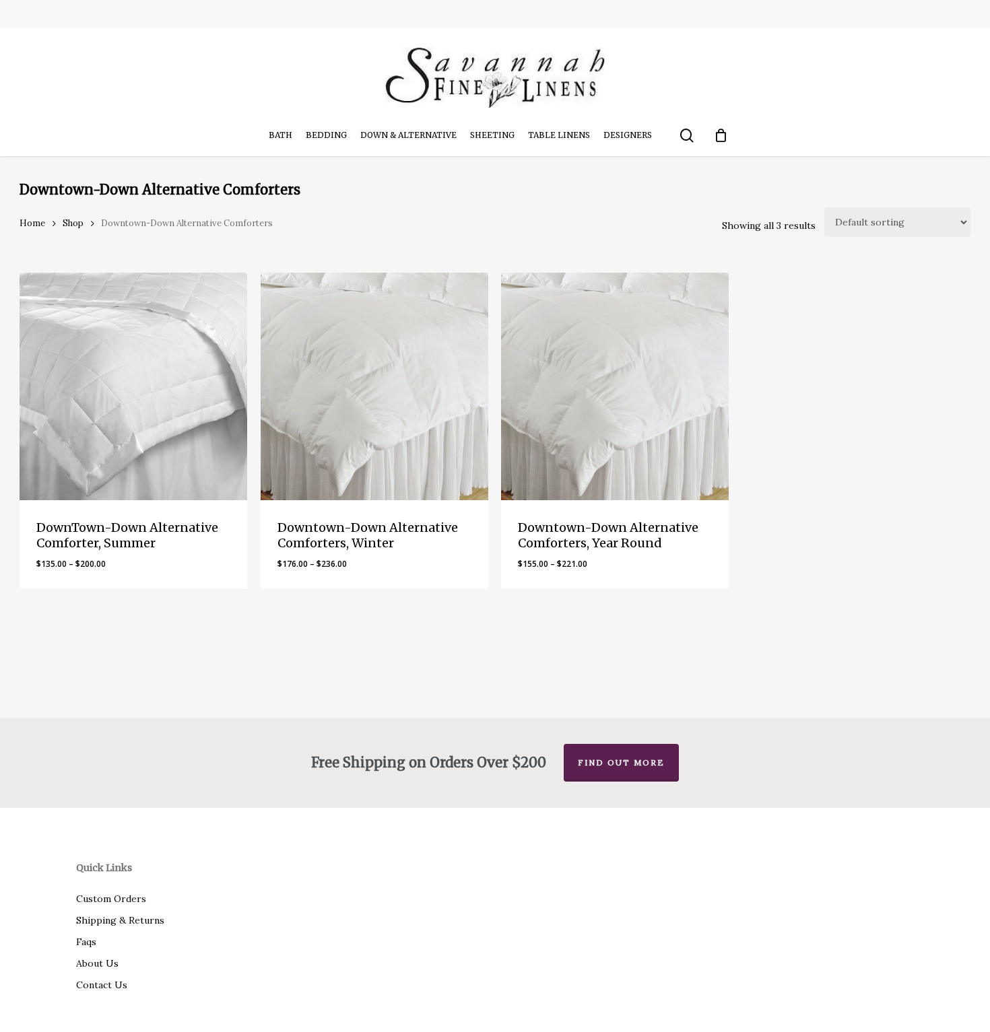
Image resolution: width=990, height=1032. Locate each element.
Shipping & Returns (120, 920)
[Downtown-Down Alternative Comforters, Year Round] (615, 386)
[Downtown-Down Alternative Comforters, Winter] (374, 386)
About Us (97, 963)
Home (32, 223)
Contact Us (101, 985)
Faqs (86, 942)
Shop (73, 223)
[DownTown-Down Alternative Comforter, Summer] (133, 386)
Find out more (621, 762)
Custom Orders (111, 899)
